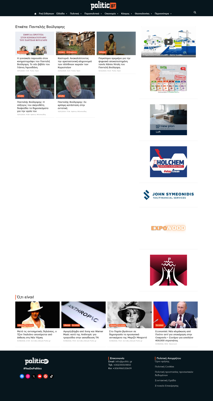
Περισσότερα (162, 14)
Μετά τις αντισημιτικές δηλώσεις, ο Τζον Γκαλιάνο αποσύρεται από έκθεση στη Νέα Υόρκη (37, 334)
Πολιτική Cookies (164, 367)
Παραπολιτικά (91, 14)
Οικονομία (110, 14)
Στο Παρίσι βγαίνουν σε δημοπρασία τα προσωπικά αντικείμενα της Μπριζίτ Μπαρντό (128, 334)
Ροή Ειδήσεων (46, 14)
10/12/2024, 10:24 (104, 71)
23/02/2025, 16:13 (64, 71)
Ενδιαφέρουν (72, 52)
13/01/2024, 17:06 (64, 111)
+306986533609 (122, 368)
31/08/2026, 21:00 (23, 341)
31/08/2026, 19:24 (115, 341)
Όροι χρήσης (162, 361)
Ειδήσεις (102, 52)
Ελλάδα (60, 14)
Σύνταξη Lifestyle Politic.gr (41, 341)
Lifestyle (21, 325)
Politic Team (34, 71)
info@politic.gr (123, 361)
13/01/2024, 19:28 (23, 114)
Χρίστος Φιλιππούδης (38, 114)
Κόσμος (125, 14)
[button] (168, 42)
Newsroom (173, 344)
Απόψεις (62, 52)
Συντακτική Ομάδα (165, 380)
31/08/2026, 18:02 (161, 344)
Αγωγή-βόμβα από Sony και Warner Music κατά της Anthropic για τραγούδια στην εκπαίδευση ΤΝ (83, 334)
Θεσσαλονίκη (142, 14)
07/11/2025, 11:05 (23, 71)
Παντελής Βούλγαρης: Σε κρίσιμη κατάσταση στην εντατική (72, 105)
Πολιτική (74, 14)
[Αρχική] (35, 13)
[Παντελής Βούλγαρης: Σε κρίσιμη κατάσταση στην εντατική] (75, 87)
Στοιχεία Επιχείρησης (167, 386)
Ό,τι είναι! (29, 325)
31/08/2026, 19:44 (69, 341)
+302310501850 (122, 365)
